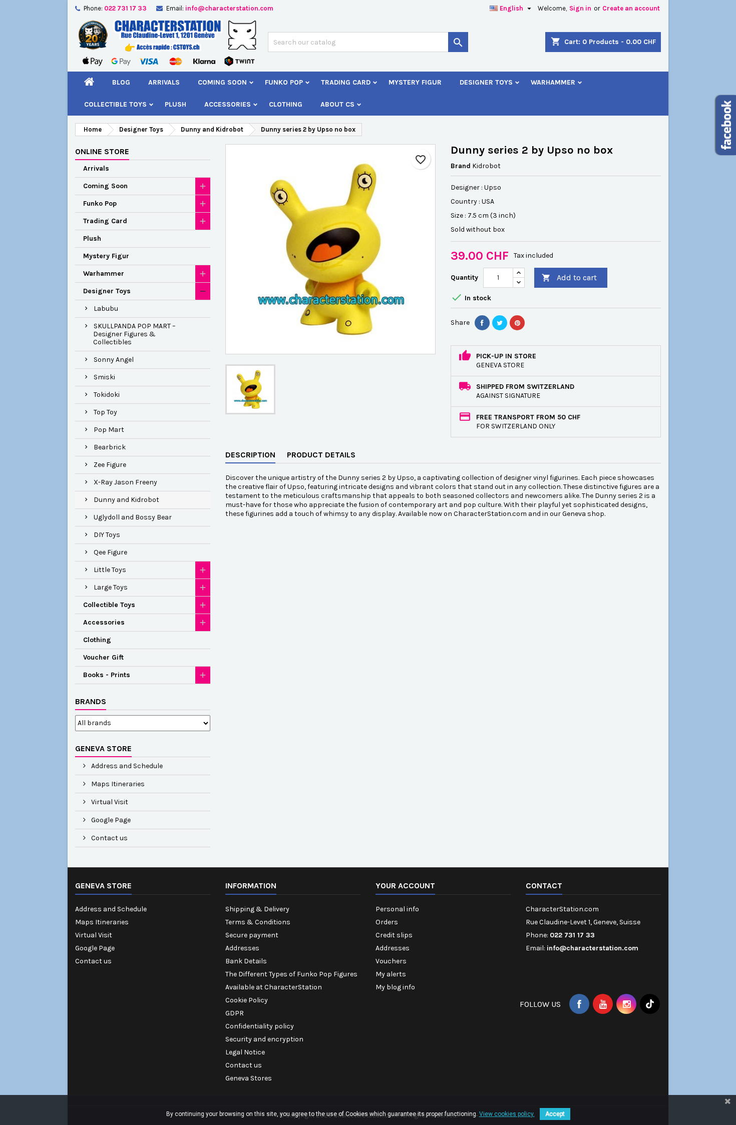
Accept (555, 1113)
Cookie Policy (246, 1000)
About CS (337, 104)
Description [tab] (250, 454)
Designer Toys (486, 82)
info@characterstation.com (229, 8)
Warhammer (553, 82)
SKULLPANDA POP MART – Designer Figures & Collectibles (134, 334)
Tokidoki (107, 394)
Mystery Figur (415, 82)
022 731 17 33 (125, 8)
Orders (387, 922)
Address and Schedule (126, 766)
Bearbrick (110, 447)
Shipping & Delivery (257, 909)
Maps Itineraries (117, 784)
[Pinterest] (517, 322)
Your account (405, 885)
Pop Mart (109, 429)
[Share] (482, 322)
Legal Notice (245, 1052)
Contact (544, 885)
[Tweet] (499, 322)
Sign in (580, 8)
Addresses (242, 948)
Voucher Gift (103, 657)
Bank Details (246, 961)
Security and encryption (264, 1039)
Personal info (397, 909)
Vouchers (391, 961)
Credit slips (394, 935)
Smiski (104, 377)
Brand (461, 166)
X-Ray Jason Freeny (125, 482)
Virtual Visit (109, 802)
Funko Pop (284, 82)
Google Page (110, 820)
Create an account (631, 8)
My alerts (391, 974)
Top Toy (105, 412)
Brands (90, 701)
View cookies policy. (507, 1113)
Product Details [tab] (321, 454)
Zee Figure (110, 464)
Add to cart (569, 277)
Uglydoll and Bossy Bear (133, 517)
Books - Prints (106, 675)
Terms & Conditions (257, 922)
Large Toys (111, 587)
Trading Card (346, 82)
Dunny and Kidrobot (126, 499)
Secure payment (251, 935)
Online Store (102, 151)
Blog (121, 82)
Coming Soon (222, 82)
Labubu (106, 308)
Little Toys (110, 570)
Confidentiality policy (259, 1026)
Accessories (227, 104)
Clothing (285, 104)
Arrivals (164, 82)
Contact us (109, 838)
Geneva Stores (248, 1078)
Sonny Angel (114, 359)
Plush (175, 104)
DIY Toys (107, 534)
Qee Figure (110, 552)
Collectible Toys (115, 104)
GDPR (234, 1013)
